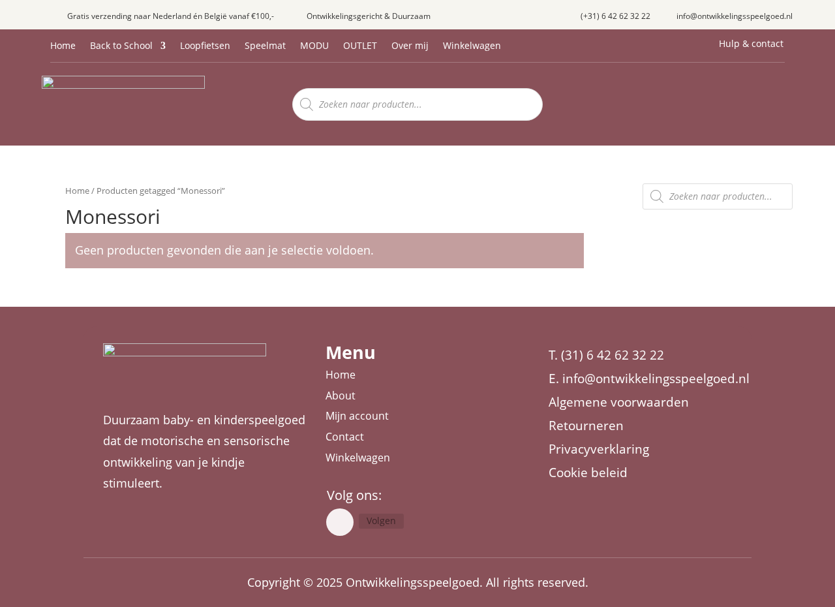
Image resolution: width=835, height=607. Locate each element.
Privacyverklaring (599, 449)
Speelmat (265, 46)
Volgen (381, 520)
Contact (345, 436)
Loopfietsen (205, 46)
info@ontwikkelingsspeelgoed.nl (734, 16)
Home (63, 46)
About (341, 395)
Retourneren (586, 425)
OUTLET (360, 46)
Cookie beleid (588, 472)
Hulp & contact (751, 43)
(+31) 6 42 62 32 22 (615, 16)
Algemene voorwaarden (619, 402)
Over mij (410, 46)
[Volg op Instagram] (340, 522)
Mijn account (357, 416)
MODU (314, 46)
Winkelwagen (472, 46)
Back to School (121, 46)
